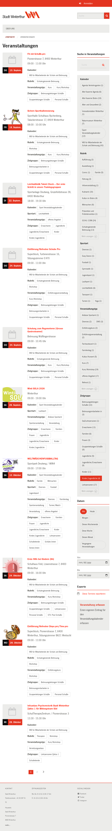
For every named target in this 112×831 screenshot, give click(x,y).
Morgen (85, 518)
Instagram (83, 801)
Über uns (10, 29)
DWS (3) (99, 322)
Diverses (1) (87, 249)
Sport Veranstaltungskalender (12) (91, 133)
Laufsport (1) (87, 282)
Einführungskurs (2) (90, 328)
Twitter (82, 797)
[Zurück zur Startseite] (21, 17)
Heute (92, 511)
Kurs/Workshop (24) (90, 369)
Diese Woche (87, 531)
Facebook (83, 794)
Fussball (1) (86, 262)
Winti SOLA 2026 (36, 388)
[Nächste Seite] (43, 772)
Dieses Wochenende (90, 524)
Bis (78, 570)
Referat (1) (86, 382)
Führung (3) (86, 179)
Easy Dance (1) (88, 256)
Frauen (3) (86, 440)
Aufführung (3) (87, 160)
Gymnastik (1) (87, 269)
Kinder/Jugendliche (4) (91, 478)
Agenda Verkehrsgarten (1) (92, 85)
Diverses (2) (87, 322)
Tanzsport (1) (87, 295)
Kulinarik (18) (87, 192)
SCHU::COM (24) (89, 220)
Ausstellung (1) (88, 166)
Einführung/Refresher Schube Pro (43, 249)
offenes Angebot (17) (90, 376)
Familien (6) (86, 434)
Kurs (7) (85, 363)
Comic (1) (86, 172)
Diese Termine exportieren (93, 594)
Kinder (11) (86, 472)
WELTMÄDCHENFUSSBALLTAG (42, 459)
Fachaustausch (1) (89, 344)
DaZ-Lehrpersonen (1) (90, 421)
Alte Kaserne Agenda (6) (91, 92)
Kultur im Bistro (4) (89, 198)
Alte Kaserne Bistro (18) (91, 98)
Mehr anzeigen (88, 236)
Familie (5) (99, 172)
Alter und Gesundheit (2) (91, 105)
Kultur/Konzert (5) (89, 357)
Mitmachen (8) (88, 205)
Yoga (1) (98, 301)
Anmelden (88, 3)
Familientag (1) (88, 350)
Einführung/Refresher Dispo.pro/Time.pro (47, 626)
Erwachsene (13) (88, 427)
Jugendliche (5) (88, 456)
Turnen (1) (86, 301)
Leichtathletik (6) (88, 288)
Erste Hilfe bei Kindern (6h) (40, 559)
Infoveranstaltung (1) (90, 185)
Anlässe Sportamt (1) (90, 315)
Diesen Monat (87, 537)
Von (78, 557)
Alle (83, 511)
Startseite (9, 37)
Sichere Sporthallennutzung (40, 111)
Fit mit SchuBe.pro (36, 54)
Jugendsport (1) (88, 275)
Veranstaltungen (27, 37)
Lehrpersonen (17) (89, 485)
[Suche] (106, 16)
